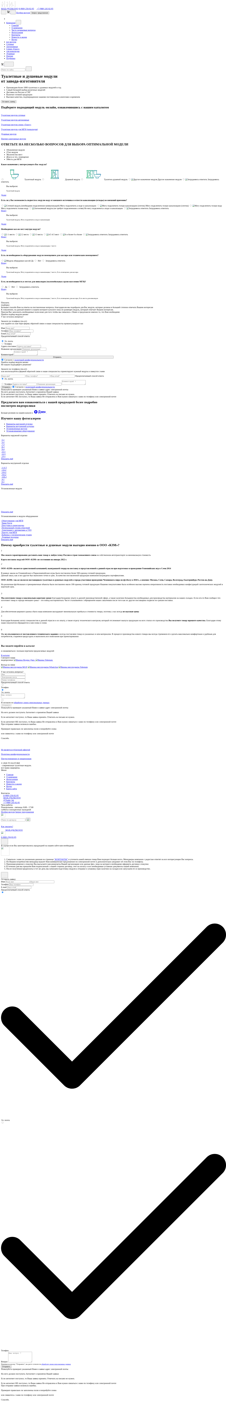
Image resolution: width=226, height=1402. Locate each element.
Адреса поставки (8, 346)
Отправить (57, 357)
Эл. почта (8, 341)
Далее (3, 195)
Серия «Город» (13, 49)
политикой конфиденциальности (29, 360)
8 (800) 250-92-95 (26, 9)
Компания (10, 23)
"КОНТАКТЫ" (61, 859)
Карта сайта (11, 789)
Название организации (11, 349)
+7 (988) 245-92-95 (44, 9)
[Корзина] (2, 65)
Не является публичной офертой (15, 750)
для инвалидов (12, 51)
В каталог (5, 655)
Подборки (10, 58)
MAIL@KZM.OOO (9, 9)
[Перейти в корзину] (8, 13)
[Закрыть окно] (4, 841)
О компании (17, 28)
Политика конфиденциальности (15, 754)
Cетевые (10, 44)
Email (3, 333)
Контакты (16, 35)
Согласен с (24, 360)
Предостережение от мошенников (16, 759)
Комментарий (7, 354)
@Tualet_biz (8, 800)
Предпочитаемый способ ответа (15, 336)
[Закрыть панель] (4, 875)
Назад (3, 211)
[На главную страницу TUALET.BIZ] (17, 745)
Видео (14, 39)
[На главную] (16, 6)
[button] (3, 12)
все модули (11, 42)
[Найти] (28, 819)
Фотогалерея (17, 32)
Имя (3, 328)
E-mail (4, 887)
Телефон (5, 331)
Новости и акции (19, 37)
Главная (15, 25)
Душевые (10, 54)
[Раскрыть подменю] (18, 22)
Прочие (9, 56)
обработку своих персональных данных (31, 702)
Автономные (12, 46)
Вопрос (4, 1362)
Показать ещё (7, 459)
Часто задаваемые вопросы (24, 30)
